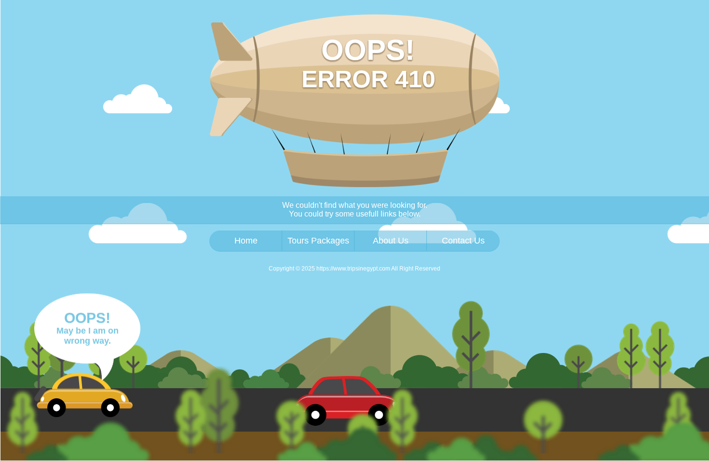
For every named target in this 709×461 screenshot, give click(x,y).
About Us (391, 240)
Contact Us (463, 240)
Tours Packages (318, 240)
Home (246, 240)
